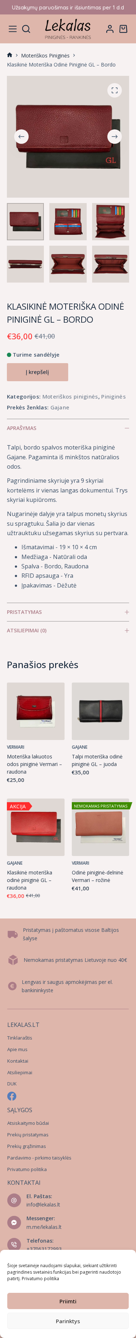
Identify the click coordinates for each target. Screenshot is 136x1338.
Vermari (15, 747)
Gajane (60, 407)
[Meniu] (13, 29)
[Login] (110, 29)
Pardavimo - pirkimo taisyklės (39, 1157)
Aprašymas (21, 428)
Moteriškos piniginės (70, 396)
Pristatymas (24, 611)
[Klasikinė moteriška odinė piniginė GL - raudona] (36, 827)
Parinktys (68, 1321)
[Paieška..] (26, 29)
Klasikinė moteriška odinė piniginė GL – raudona (29, 880)
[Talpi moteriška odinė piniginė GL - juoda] (100, 711)
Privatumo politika (40, 1278)
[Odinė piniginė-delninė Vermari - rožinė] (100, 827)
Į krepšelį (37, 371)
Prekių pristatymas (28, 1134)
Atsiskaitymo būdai (28, 1123)
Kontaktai (17, 1061)
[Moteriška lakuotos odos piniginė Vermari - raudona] (36, 711)
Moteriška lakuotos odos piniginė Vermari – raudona (34, 764)
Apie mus (17, 1049)
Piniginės (113, 396)
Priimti (68, 1301)
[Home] (9, 55)
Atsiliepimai (19, 1072)
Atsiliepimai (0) (26, 630)
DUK (12, 1083)
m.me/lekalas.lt (44, 1226)
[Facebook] (11, 1096)
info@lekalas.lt (43, 1204)
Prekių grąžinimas (26, 1146)
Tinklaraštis (19, 1037)
